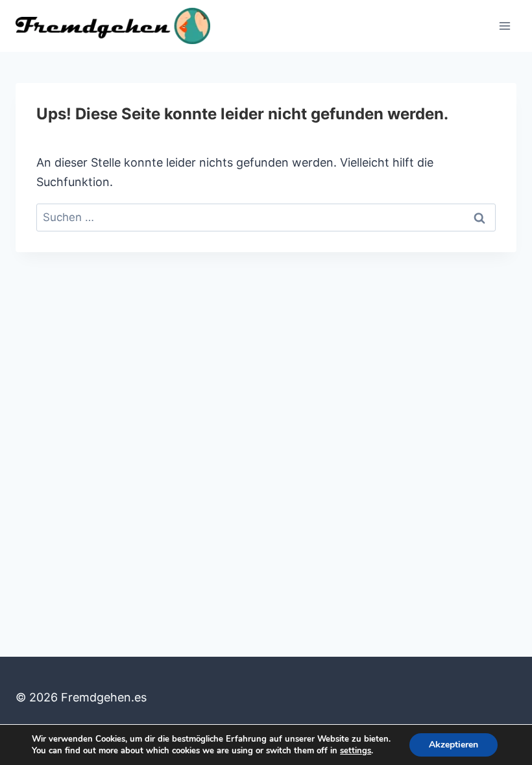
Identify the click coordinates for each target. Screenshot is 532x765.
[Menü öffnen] (504, 26)
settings (355, 751)
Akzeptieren (453, 744)
